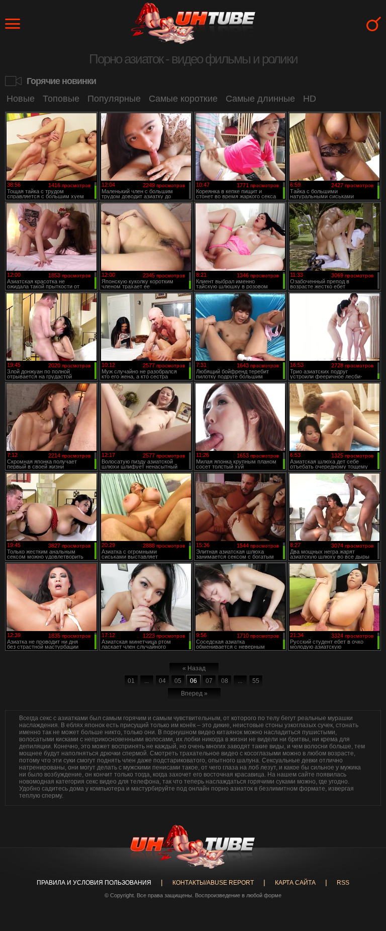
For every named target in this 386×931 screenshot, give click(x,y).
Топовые (61, 99)
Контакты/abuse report (213, 882)
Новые (21, 99)
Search (373, 24)
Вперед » (194, 693)
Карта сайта (295, 882)
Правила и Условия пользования (94, 882)
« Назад (194, 668)
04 (162, 680)
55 (255, 680)
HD (309, 99)
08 (224, 680)
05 (177, 680)
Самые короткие (183, 99)
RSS (343, 882)
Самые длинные (260, 99)
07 (209, 680)
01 (131, 680)
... (146, 680)
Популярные (114, 99)
